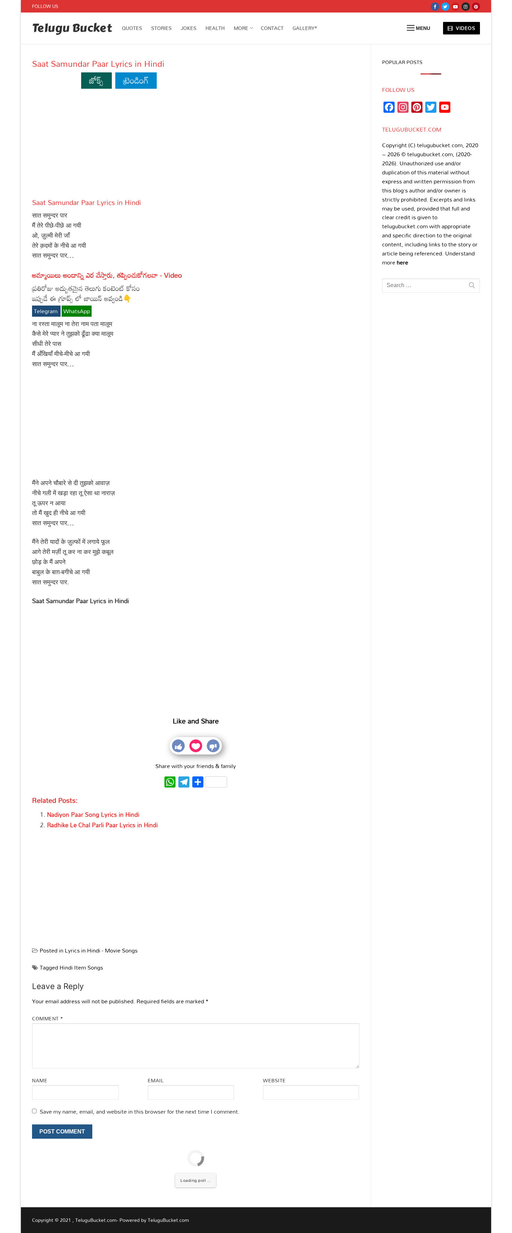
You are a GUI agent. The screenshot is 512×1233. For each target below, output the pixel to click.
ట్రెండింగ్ (136, 80)
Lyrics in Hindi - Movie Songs (101, 950)
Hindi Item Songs (81, 967)
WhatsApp (76, 311)
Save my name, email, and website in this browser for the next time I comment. (140, 1111)
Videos (465, 28)
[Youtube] (455, 6)
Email (156, 1080)
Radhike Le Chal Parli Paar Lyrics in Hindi (102, 825)
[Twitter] (445, 6)
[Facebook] (435, 6)
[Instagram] (465, 6)
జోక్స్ (96, 80)
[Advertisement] (195, 146)
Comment (47, 1018)
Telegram (46, 311)
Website (274, 1080)
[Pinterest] (476, 6)
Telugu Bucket (72, 28)
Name (39, 1080)
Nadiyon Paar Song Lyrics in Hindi (93, 814)
